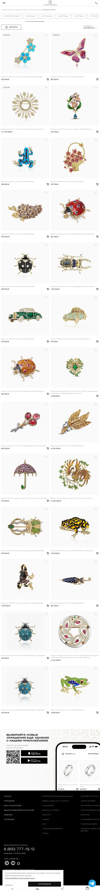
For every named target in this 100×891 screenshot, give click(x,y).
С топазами (46, 16)
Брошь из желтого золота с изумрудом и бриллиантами (22, 551)
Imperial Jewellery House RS (55, 801)
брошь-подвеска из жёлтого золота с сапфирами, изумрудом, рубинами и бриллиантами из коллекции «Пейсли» (75, 657)
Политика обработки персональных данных (20, 878)
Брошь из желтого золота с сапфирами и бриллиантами (72, 234)
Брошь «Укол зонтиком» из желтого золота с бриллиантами (24, 498)
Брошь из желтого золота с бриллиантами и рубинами (72, 551)
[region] (50, 17)
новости (46, 815)
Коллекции (9, 819)
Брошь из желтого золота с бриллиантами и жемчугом (22, 129)
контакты (85, 815)
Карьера (45, 819)
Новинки (8, 815)
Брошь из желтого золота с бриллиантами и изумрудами (23, 656)
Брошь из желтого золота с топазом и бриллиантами (71, 129)
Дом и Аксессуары (12, 805)
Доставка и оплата (90, 796)
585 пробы (63, 16)
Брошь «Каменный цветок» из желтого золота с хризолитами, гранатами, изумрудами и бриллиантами (74, 392)
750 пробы (79, 16)
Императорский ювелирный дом (57, 796)
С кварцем (30, 16)
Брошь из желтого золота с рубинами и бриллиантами (22, 391)
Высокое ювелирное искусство (19, 810)
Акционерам (48, 805)
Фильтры (13, 27)
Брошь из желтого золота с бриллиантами (67, 77)
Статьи (45, 833)
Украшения (18, 10)
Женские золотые (35, 10)
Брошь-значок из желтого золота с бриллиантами (70, 339)
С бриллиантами (11, 16)
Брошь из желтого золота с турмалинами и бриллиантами (23, 446)
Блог (44, 824)
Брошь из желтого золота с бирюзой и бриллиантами (22, 77)
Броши (25, 10)
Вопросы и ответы (50, 810)
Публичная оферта (89, 824)
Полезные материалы (52, 828)
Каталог (10, 10)
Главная (3, 10)
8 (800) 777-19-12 (19, 849)
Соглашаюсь (44, 884)
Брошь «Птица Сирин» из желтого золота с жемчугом (71, 498)
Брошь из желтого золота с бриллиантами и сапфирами (23, 710)
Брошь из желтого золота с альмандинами (67, 710)
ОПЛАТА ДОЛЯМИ (88, 801)
